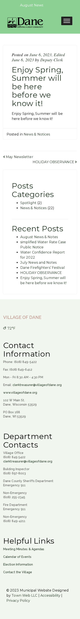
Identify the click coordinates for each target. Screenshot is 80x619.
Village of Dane (22, 317)
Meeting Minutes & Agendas (23, 549)
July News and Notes (38, 263)
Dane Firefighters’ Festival (42, 268)
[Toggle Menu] (66, 21)
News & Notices (37, 134)
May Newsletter (19, 157)
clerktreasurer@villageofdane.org (37, 385)
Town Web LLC (24, 595)
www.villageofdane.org (20, 392)
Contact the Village (17, 572)
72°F (11, 328)
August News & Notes (39, 237)
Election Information (18, 564)
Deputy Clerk (51, 59)
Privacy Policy (18, 601)
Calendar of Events (17, 557)
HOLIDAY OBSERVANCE (54, 162)
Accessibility (50, 595)
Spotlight (28, 203)
